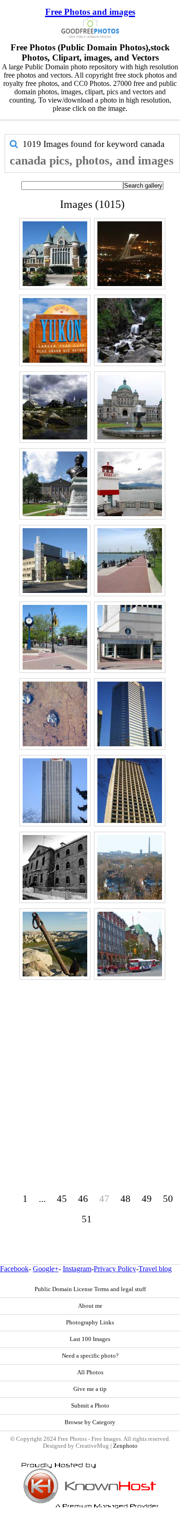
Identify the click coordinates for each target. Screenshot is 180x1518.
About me (90, 1306)
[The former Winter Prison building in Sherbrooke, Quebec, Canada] (54, 867)
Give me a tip (90, 1389)
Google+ (46, 1269)
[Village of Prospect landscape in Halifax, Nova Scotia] (54, 407)
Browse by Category (90, 1422)
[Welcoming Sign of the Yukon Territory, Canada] (54, 330)
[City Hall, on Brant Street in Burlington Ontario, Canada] (129, 637)
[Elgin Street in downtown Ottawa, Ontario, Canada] (129, 944)
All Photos (90, 1372)
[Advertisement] (90, 1072)
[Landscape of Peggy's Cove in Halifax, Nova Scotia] (54, 944)
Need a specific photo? (90, 1356)
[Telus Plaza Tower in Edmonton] (129, 790)
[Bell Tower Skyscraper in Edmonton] (129, 714)
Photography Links (90, 1322)
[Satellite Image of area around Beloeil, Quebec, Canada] (54, 714)
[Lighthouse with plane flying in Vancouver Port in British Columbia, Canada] (129, 483)
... (42, 1198)
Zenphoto (125, 1446)
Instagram (77, 1269)
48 (125, 1198)
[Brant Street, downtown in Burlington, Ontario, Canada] (54, 637)
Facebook (14, 1269)
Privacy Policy (115, 1269)
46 (83, 1198)
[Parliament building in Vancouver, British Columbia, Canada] (129, 407)
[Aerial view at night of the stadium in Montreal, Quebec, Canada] (129, 253)
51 (87, 1218)
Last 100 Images (90, 1339)
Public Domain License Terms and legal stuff (90, 1289)
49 (147, 1198)
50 (168, 1198)
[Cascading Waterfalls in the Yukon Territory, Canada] (129, 330)
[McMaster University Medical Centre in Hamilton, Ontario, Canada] (54, 560)
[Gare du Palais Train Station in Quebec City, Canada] (54, 253)
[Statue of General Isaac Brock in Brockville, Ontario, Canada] (54, 483)
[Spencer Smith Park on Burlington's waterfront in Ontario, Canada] (129, 560)
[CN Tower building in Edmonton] (54, 790)
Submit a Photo (90, 1405)
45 (62, 1198)
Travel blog (155, 1269)
